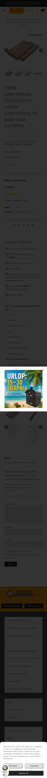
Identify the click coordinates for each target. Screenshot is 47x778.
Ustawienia (34, 766)
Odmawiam (13, 766)
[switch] (5, 774)
